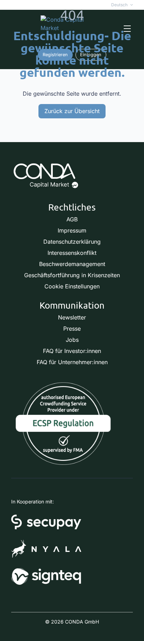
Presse (72, 328)
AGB (72, 219)
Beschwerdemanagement (72, 263)
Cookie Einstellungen (72, 286)
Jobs (72, 339)
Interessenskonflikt (72, 252)
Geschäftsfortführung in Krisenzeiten (72, 275)
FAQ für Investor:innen (72, 350)
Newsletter (72, 317)
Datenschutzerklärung (72, 241)
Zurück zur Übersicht (72, 111)
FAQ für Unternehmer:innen (72, 362)
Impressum (72, 230)
